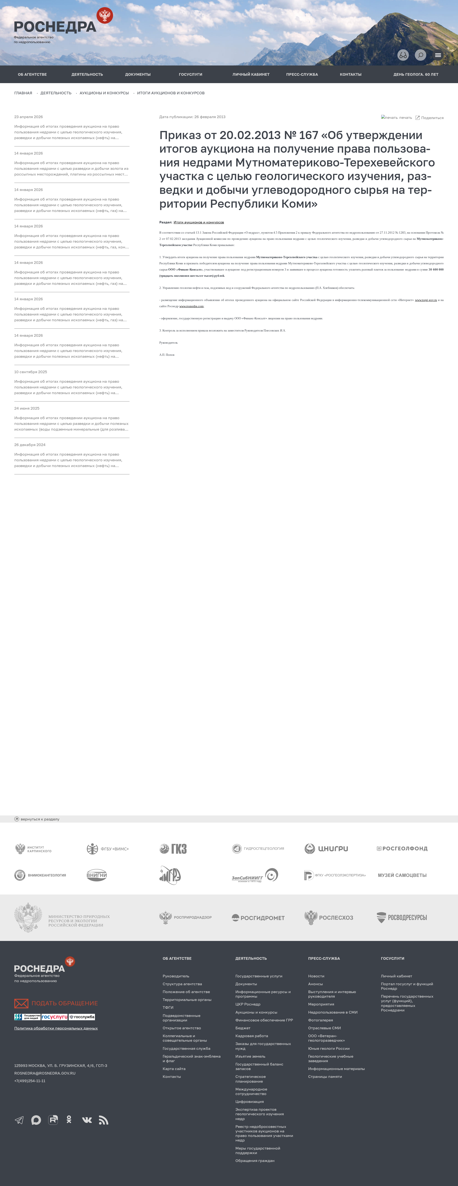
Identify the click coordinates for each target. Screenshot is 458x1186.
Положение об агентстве (186, 991)
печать (405, 117)
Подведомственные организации (181, 1017)
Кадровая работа (251, 1035)
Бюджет (242, 1027)
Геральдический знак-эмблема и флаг (192, 1058)
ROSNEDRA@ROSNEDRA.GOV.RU (45, 1073)
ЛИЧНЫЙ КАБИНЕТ (251, 74)
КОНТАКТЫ (351, 74)
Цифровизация (249, 1101)
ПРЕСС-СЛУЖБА (302, 74)
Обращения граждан (255, 1160)
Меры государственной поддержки (257, 1150)
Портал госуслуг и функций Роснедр (407, 986)
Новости (316, 976)
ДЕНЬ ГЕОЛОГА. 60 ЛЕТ (416, 74)
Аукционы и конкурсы (256, 1012)
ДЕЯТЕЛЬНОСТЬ (87, 74)
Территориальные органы (187, 999)
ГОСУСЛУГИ (190, 74)
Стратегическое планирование (250, 1078)
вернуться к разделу (40, 819)
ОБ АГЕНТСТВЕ (32, 74)
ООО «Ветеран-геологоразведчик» (326, 1038)
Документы (246, 983)
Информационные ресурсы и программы (263, 994)
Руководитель (176, 976)
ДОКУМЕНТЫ (138, 74)
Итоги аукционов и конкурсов (199, 222)
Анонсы (315, 983)
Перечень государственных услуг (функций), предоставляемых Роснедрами (407, 1003)
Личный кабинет (396, 976)
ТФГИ (168, 1007)
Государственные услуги (258, 976)
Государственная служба (186, 1048)
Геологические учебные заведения (330, 1058)
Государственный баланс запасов (259, 1066)
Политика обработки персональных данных (56, 1028)
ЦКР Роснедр (247, 1004)
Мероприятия (321, 1004)
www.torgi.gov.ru (426, 300)
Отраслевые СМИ (324, 1027)
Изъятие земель (250, 1056)
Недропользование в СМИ (333, 1012)
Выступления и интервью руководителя (332, 994)
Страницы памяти (325, 1076)
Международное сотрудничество (251, 1091)
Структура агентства (182, 983)
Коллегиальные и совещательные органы (185, 1038)
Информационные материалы (336, 1068)
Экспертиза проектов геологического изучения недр (259, 1114)
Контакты (172, 1076)
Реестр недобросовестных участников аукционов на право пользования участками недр (264, 1133)
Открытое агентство (182, 1027)
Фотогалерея (320, 1020)
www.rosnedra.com (191, 306)
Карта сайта (174, 1068)
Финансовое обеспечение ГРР (264, 1020)
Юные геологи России (329, 1048)
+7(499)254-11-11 (29, 1080)
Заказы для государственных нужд (263, 1045)
